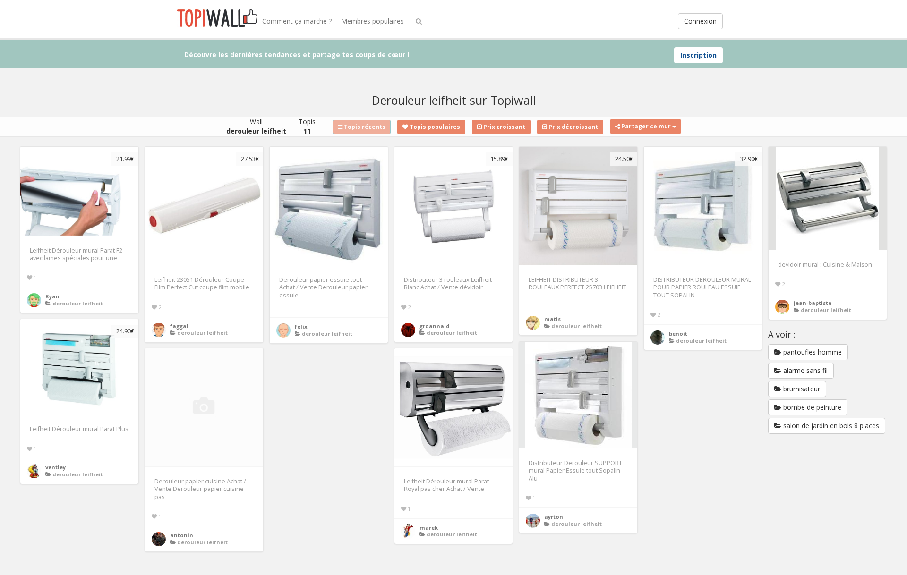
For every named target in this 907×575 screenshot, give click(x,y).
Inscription (698, 55)
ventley (55, 467)
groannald (434, 326)
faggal (179, 326)
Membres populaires (372, 21)
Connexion (700, 21)
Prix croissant (503, 127)
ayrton (553, 516)
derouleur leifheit (77, 303)
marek (428, 527)
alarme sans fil (804, 370)
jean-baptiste (812, 302)
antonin (181, 535)
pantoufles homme (811, 351)
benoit (678, 333)
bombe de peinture (811, 407)
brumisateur (800, 388)
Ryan (52, 296)
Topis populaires (434, 127)
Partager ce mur (646, 126)
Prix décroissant (572, 127)
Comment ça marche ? (297, 21)
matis (552, 318)
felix (301, 326)
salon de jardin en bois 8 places (830, 425)
